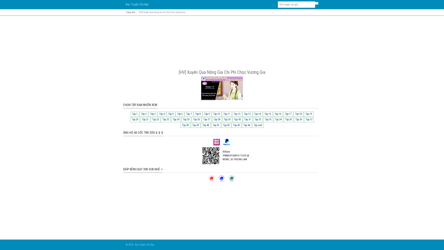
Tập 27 (206, 119)
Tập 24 (176, 119)
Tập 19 (308, 113)
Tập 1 (135, 113)
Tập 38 (185, 125)
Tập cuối (258, 125)
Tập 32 (258, 119)
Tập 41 (216, 125)
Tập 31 (247, 119)
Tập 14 (257, 113)
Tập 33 (268, 119)
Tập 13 (247, 113)
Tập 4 (162, 113)
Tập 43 (236, 125)
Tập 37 (309, 119)
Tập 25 (186, 119)
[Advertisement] (222, 42)
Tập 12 (237, 113)
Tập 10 (216, 113)
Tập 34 (278, 119)
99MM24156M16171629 (234, 155)
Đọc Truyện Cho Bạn (137, 4)
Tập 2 (144, 113)
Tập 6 (180, 113)
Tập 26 (196, 119)
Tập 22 (155, 119)
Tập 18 (298, 113)
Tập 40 (206, 125)
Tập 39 (195, 125)
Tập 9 (207, 113)
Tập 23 (166, 119)
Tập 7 (189, 113)
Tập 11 (227, 113)
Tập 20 (135, 119)
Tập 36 (299, 119)
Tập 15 (267, 113)
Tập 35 (288, 119)
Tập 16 (278, 113)
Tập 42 (226, 125)
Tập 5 (171, 113)
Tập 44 (247, 125)
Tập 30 (237, 119)
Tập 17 (288, 113)
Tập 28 (217, 119)
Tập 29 (227, 119)
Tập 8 (198, 113)
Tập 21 (145, 119)
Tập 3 (153, 113)
